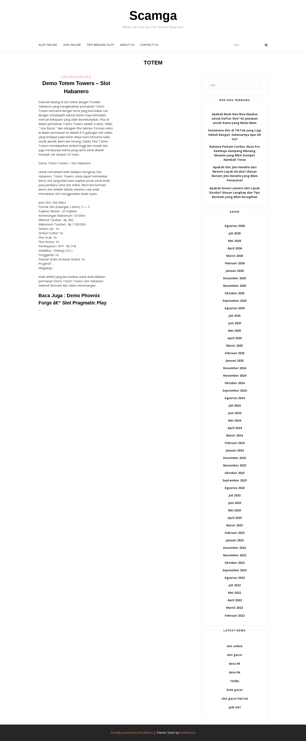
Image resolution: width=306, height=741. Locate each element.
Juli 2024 (235, 405)
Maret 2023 (234, 525)
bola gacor (235, 690)
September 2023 (235, 480)
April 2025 (235, 338)
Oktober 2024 (235, 383)
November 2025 (234, 286)
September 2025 (235, 301)
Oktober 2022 (235, 563)
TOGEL (235, 681)
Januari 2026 (235, 271)
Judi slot (235, 707)
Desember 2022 (234, 548)
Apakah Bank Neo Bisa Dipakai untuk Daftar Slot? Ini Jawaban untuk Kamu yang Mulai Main (235, 118)
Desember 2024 (234, 368)
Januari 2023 (235, 540)
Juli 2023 (235, 495)
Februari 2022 (235, 615)
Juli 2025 (235, 316)
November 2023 (234, 465)
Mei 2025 (234, 331)
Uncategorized (76, 77)
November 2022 (234, 555)
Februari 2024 (235, 443)
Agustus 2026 (235, 226)
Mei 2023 (234, 510)
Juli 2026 (235, 233)
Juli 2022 (235, 585)
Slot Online (48, 44)
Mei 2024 (234, 420)
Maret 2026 (234, 256)
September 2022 (235, 570)
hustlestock (187, 733)
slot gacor (234, 655)
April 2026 (235, 248)
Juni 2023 (234, 503)
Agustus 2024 (235, 398)
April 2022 (235, 600)
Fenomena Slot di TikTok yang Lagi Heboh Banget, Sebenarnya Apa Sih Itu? (234, 134)
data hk (234, 664)
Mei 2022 (234, 593)
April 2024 (235, 428)
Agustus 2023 (235, 488)
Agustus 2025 (235, 308)
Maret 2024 (234, 435)
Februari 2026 (235, 263)
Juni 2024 (234, 413)
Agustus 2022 (235, 578)
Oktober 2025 (235, 293)
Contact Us (149, 44)
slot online (235, 646)
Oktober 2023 (235, 473)
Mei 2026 (234, 241)
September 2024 (235, 390)
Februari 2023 (235, 533)
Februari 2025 (235, 353)
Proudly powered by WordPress (132, 733)
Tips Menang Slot (100, 44)
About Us (127, 44)
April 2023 (235, 518)
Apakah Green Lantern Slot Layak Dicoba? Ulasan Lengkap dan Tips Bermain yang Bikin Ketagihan (234, 192)
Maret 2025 (234, 346)
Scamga (153, 15)
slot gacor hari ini (234, 698)
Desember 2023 (234, 458)
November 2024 (234, 375)
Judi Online (72, 44)
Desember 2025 (234, 278)
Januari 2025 (235, 360)
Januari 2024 (235, 450)
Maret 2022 (234, 608)
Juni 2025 (234, 323)
